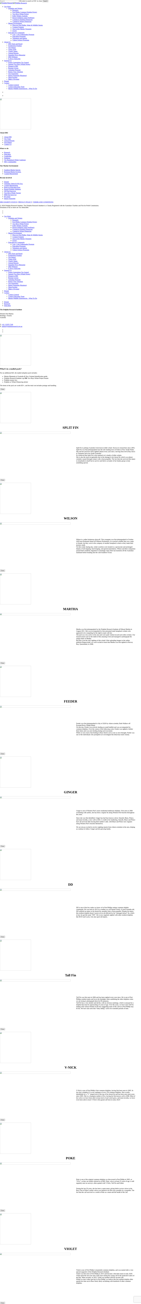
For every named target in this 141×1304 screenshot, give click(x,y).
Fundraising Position (15, 255)
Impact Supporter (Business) (17, 285)
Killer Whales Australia (20, 226)
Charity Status (12, 261)
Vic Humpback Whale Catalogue (15, 160)
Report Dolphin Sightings (12, 189)
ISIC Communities (10, 162)
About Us (7, 252)
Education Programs (19, 246)
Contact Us (7, 144)
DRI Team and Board (15, 253)
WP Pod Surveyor (10, 191)
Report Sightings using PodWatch (23, 227)
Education (7, 154)
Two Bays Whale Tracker (12, 193)
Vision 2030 (12, 259)
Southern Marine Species (12, 170)
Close (2, 389)
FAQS (14, 240)
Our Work (7, 216)
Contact (6, 293)
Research (7, 152)
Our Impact (12, 257)
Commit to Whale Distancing (21, 231)
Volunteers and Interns (19, 248)
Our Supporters (13, 283)
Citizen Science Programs (20, 250)
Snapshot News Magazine (16, 265)
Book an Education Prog (12, 187)
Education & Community (16, 242)
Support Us (8, 270)
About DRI (8, 137)
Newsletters (8, 142)
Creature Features (18, 237)
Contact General (13, 294)
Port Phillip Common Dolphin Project (24, 222)
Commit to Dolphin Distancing (22, 229)
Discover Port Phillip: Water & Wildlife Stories (27, 235)
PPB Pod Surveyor (10, 195)
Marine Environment (15, 233)
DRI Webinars (13, 267)
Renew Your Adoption (15, 281)
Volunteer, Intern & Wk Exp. (13, 183)
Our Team (7, 139)
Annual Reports (9, 141)
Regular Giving (13, 278)
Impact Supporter (9, 198)
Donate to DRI (13, 276)
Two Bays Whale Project (20, 224)
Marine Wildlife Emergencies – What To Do (22, 298)
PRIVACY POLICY (25, 202)
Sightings (7, 158)
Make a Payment (13, 289)
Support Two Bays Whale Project (19, 274)
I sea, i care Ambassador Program (23, 244)
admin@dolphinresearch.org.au (12, 326)
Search (45, 1)
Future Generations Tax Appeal (18, 272)
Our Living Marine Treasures (21, 239)
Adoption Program (14, 280)
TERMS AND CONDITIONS (43, 202)
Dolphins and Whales (15, 218)
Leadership (7, 156)
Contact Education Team (16, 296)
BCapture (7, 197)
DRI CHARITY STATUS (8, 202)
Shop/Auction (12, 287)
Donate (6, 182)
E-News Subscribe (14, 268)
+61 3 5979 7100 (7, 324)
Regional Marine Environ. (12, 172)
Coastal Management (11, 174)
